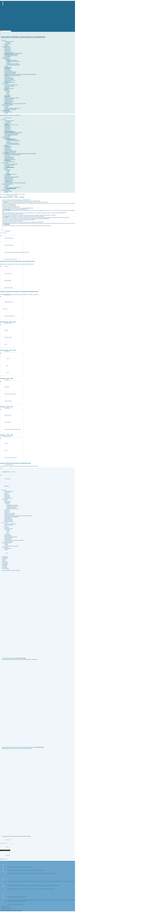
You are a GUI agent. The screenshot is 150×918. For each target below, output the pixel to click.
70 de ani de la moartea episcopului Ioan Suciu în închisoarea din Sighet (15, 219)
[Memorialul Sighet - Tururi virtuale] (9, 482)
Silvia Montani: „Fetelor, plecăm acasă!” (9, 220)
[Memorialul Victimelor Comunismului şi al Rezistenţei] (37, 36)
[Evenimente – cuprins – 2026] (11, 375)
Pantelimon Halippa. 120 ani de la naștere (10, 213)
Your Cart (6, 29)
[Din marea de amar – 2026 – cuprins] (11, 319)
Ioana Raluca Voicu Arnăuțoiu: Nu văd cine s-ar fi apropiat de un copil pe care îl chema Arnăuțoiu (20, 222)
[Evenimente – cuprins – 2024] (11, 432)
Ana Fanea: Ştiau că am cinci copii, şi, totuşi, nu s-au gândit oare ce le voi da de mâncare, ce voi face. (26, 870)
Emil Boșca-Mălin (5, 205)
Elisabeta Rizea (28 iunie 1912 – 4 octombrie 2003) (11, 209)
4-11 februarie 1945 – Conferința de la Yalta (15, 904)
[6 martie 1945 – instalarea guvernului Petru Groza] (4, 896)
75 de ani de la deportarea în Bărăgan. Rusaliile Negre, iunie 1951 (19, 866)
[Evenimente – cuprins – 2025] (11, 403)
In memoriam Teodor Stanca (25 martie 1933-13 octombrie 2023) (14, 208)
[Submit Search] (11, 31)
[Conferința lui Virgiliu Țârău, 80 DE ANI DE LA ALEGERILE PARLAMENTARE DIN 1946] (11, 288)
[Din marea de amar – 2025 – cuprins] (11, 347)
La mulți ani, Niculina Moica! (7, 206)
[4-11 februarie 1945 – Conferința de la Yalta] (4, 904)
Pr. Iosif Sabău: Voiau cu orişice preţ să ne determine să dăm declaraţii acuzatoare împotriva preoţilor (21, 202)
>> (2, 229)
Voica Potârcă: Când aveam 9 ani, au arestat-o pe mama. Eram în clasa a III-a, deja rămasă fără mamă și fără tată (23, 225)
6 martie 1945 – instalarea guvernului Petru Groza (16, 896)
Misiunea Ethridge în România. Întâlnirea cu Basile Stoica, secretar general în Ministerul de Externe (20, 216)
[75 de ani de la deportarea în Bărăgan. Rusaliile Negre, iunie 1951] (4, 866)
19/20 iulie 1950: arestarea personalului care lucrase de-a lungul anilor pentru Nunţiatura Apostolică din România (23, 218)
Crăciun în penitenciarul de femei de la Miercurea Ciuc (12, 199)
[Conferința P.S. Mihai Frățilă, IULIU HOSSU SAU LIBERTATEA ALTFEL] (11, 460)
